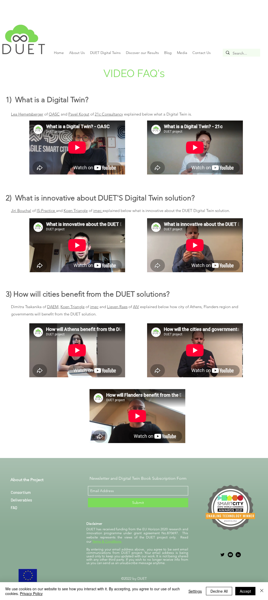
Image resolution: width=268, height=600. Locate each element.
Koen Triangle (72, 306)
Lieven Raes (117, 306)
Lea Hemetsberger (27, 114)
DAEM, (53, 306)
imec (94, 306)
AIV (136, 306)
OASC (54, 114)
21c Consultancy (109, 114)
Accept (245, 591)
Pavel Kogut (78, 114)
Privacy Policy (31, 593)
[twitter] (222, 554)
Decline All (219, 591)
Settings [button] (195, 591)
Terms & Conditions (106, 541)
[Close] (262, 591)
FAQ (14, 507)
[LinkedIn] (238, 554)
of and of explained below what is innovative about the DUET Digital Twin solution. (120, 210)
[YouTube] (230, 554)
